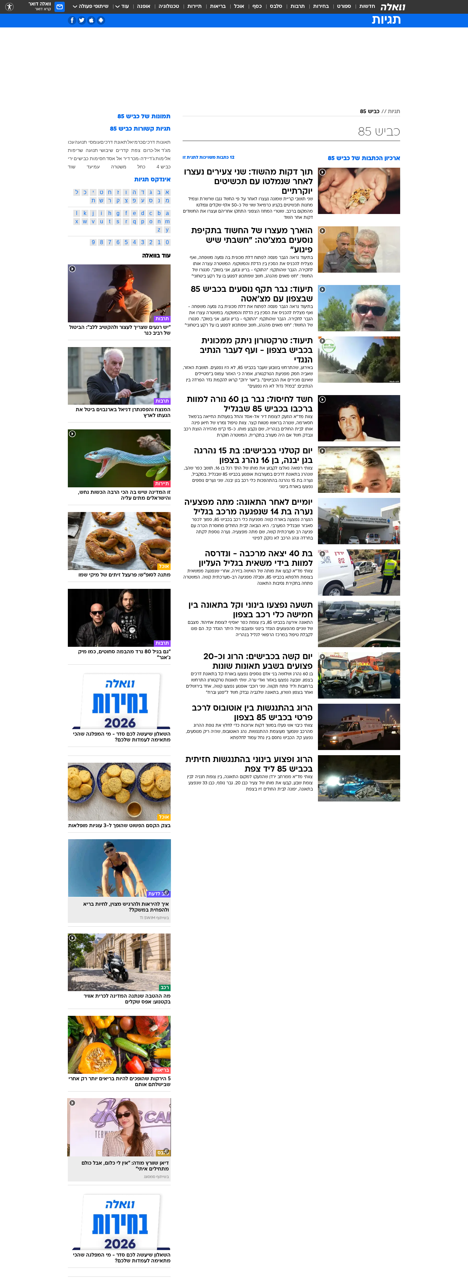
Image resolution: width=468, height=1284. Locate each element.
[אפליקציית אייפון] (91, 20)
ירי (70, 158)
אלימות (163, 158)
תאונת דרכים (113, 142)
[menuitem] (363, 7)
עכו (71, 142)
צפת (135, 150)
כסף (257, 6)
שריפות (75, 150)
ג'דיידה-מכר (143, 158)
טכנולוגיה (169, 6)
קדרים (122, 150)
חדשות (367, 6)
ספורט (344, 6)
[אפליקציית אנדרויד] (101, 20)
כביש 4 (164, 166)
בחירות (321, 6)
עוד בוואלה (156, 256)
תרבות (298, 6)
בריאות (218, 6)
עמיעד (93, 166)
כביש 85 (370, 112)
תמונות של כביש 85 (144, 117)
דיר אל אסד (118, 158)
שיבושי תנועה (99, 150)
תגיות (394, 112)
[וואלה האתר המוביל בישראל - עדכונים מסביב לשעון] (393, 6)
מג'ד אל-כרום (157, 150)
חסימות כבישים (90, 158)
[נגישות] (9, 7)
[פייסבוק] (72, 20)
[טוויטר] (81, 20)
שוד (71, 166)
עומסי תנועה (87, 142)
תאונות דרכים (157, 142)
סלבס (276, 6)
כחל (141, 166)
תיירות (194, 6)
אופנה (143, 6)
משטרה (118, 166)
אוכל (239, 6)
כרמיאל (135, 142)
